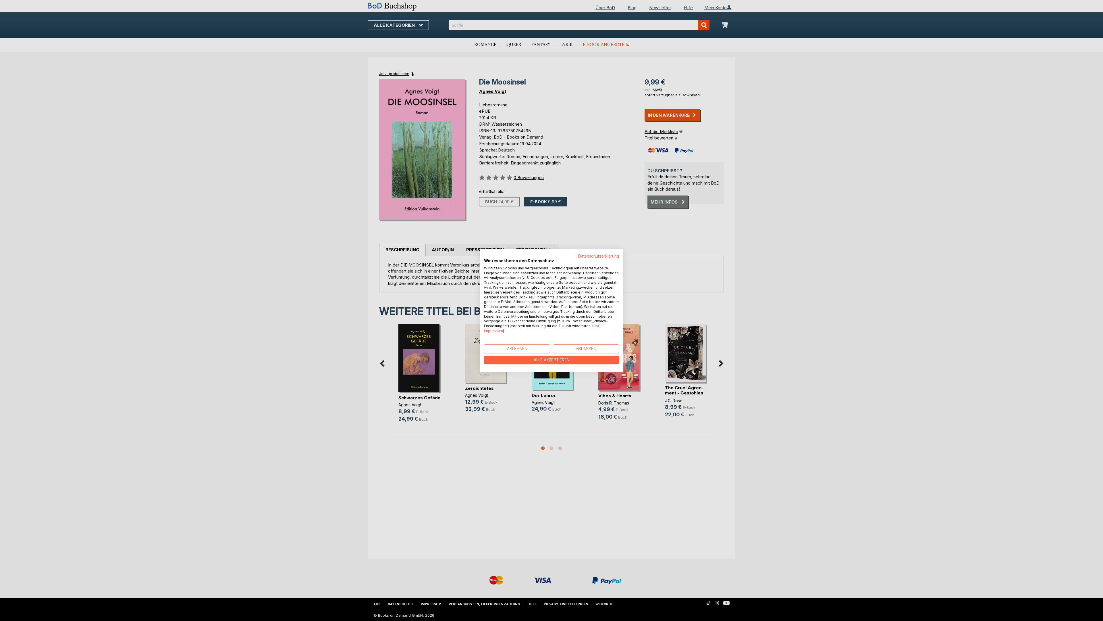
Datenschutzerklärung (598, 256)
